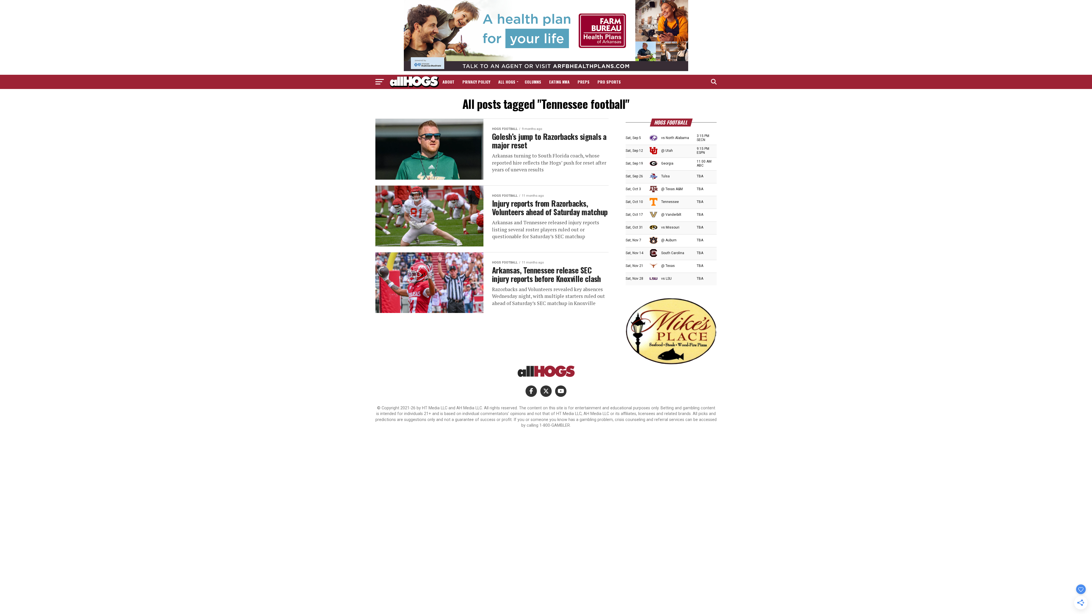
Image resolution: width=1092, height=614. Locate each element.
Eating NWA (559, 82)
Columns (533, 82)
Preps (584, 82)
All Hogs (506, 82)
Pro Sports (609, 82)
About (448, 82)
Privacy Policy (476, 82)
